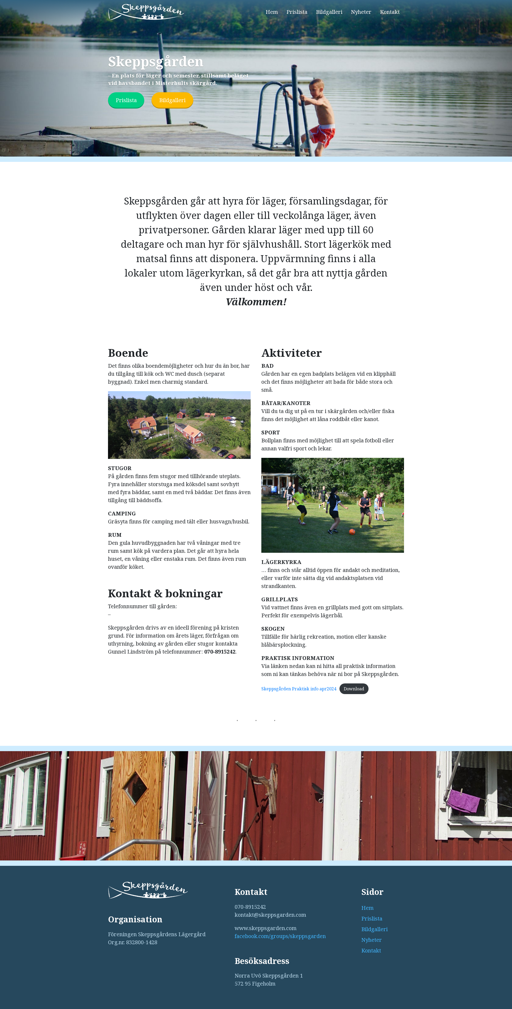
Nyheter (361, 11)
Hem (272, 11)
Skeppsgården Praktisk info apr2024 (298, 689)
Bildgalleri (329, 11)
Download (354, 689)
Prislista (296, 11)
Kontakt (390, 11)
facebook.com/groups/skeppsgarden (280, 936)
